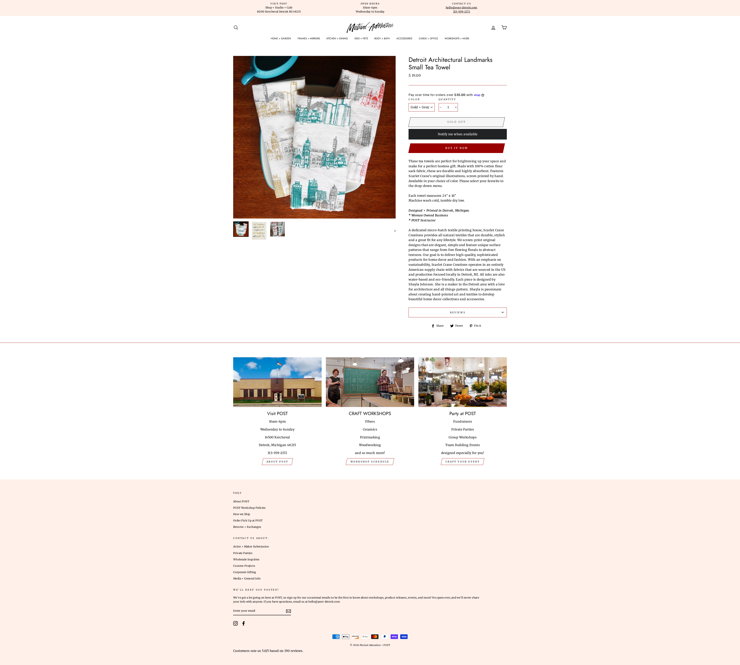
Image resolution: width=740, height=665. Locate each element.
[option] (279, 8)
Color (414, 99)
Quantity (447, 99)
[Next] (393, 230)
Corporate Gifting (244, 572)
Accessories (404, 38)
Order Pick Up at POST (247, 520)
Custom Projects (244, 565)
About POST (241, 501)
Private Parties (242, 553)
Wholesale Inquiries (246, 559)
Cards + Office (428, 38)
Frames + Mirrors (309, 38)
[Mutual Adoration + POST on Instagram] (235, 623)
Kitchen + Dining (337, 38)
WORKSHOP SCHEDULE (370, 461)
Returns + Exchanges (247, 527)
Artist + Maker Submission (251, 546)
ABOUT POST (277, 461)
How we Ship (241, 514)
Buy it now (456, 148)
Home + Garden (281, 38)
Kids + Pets (361, 38)
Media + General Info (247, 578)
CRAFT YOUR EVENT (463, 461)
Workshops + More (457, 38)
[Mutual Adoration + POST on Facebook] (243, 623)
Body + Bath (382, 38)
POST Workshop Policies (249, 507)
